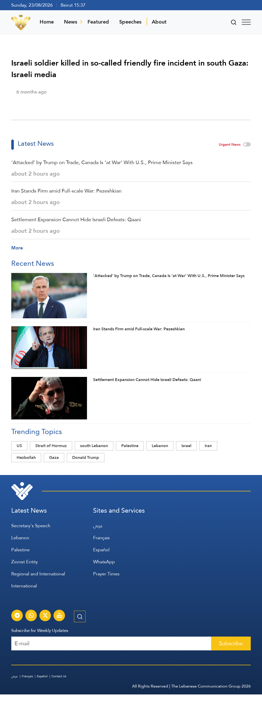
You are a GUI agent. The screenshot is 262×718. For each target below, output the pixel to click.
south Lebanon (94, 445)
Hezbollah (26, 457)
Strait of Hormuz (51, 445)
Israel (186, 445)
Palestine (129, 445)
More (17, 248)
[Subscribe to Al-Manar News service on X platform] (45, 616)
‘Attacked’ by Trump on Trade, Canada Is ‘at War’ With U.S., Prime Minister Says (102, 162)
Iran (208, 445)
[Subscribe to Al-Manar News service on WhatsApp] (31, 616)
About (159, 22)
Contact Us (58, 676)
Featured (98, 22)
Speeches (130, 22)
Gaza (54, 457)
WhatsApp (104, 561)
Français (101, 537)
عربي (98, 525)
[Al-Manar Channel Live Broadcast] (59, 616)
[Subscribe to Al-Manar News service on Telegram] (17, 616)
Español (101, 549)
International (24, 586)
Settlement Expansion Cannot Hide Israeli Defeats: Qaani (76, 219)
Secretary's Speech (30, 525)
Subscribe (231, 643)
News (70, 22)
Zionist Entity (24, 561)
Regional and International (38, 573)
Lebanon (160, 445)
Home (47, 22)
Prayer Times (106, 573)
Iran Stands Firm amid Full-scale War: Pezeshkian (66, 191)
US (19, 445)
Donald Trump (85, 457)
